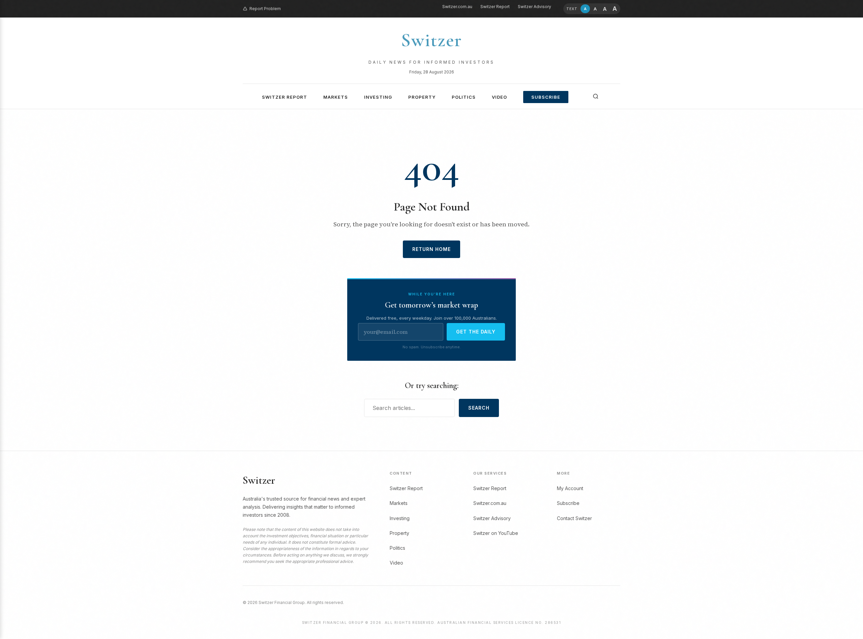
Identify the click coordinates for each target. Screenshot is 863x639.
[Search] (595, 96)
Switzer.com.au (457, 6)
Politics (464, 97)
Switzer (431, 40)
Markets (335, 97)
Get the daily (476, 331)
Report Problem (265, 8)
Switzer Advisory (534, 6)
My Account (570, 488)
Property (422, 97)
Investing (378, 97)
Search (478, 408)
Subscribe (545, 97)
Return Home (431, 249)
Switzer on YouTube (495, 533)
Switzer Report (495, 6)
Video (499, 97)
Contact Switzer (574, 518)
